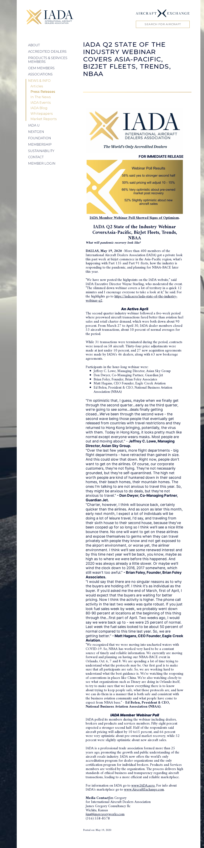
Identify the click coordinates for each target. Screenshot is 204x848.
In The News (40, 97)
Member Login (41, 163)
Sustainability (41, 151)
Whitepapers (41, 114)
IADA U (34, 125)
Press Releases (42, 92)
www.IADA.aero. (143, 786)
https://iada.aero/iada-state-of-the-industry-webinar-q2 (131, 298)
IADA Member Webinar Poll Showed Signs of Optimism (134, 218)
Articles (36, 86)
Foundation (39, 138)
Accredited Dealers (47, 51)
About (34, 45)
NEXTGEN (36, 132)
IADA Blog (38, 108)
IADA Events (40, 103)
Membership (40, 144)
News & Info (39, 81)
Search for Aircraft (163, 24)
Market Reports (43, 119)
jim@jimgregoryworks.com (105, 814)
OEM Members (41, 68)
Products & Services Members (47, 59)
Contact (36, 157)
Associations (40, 74)
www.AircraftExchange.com (144, 790)
